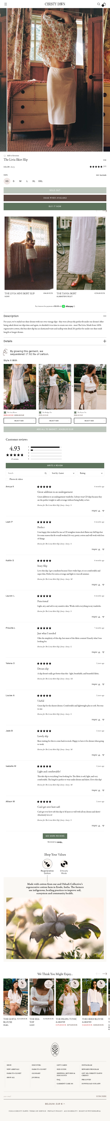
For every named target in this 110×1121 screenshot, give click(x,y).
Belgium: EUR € (54, 1103)
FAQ (58, 1080)
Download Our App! (91, 1084)
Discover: (36, 1065)
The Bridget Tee (47, 412)
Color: (9, 167)
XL (33, 181)
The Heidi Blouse (92, 1020)
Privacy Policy (55, 1111)
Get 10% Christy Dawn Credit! (92, 1074)
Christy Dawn (21, 1111)
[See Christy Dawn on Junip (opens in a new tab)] (60, 842)
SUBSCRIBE (101, 1096)
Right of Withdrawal (90, 1111)
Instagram (87, 1065)
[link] (97, 166)
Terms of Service (37, 1111)
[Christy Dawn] (55, 4)
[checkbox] (27, 479)
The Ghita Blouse (9, 1022)
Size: (6, 175)
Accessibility (71, 1111)
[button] (11, 155)
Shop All (11, 1077)
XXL (40, 181)
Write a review (55, 465)
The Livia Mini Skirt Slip (20, 295)
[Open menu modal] (5, 4)
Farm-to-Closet (14, 1073)
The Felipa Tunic (66, 1020)
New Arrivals (13, 1069)
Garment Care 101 (65, 1084)
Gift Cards (62, 1065)
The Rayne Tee (81, 412)
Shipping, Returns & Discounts (66, 1074)
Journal (36, 1077)
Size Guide (103, 175)
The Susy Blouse (12, 412)
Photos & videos (16, 479)
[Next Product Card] (104, 210)
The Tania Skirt (66, 295)
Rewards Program (90, 1069)
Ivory (13, 167)
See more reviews (55, 836)
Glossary (36, 1073)
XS (7, 181)
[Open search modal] (98, 4)
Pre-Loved (86, 1080)
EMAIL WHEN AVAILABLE (55, 198)
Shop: (9, 1065)
